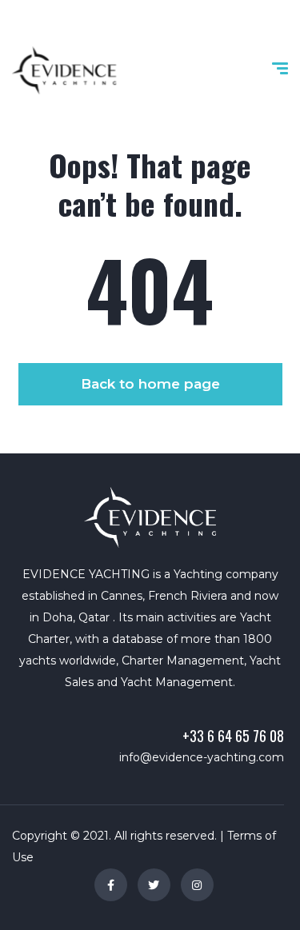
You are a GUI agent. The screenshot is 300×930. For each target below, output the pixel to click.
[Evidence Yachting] (64, 70)
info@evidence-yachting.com (201, 757)
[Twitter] (154, 884)
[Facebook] (110, 884)
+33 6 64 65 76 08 (233, 735)
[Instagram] (197, 884)
